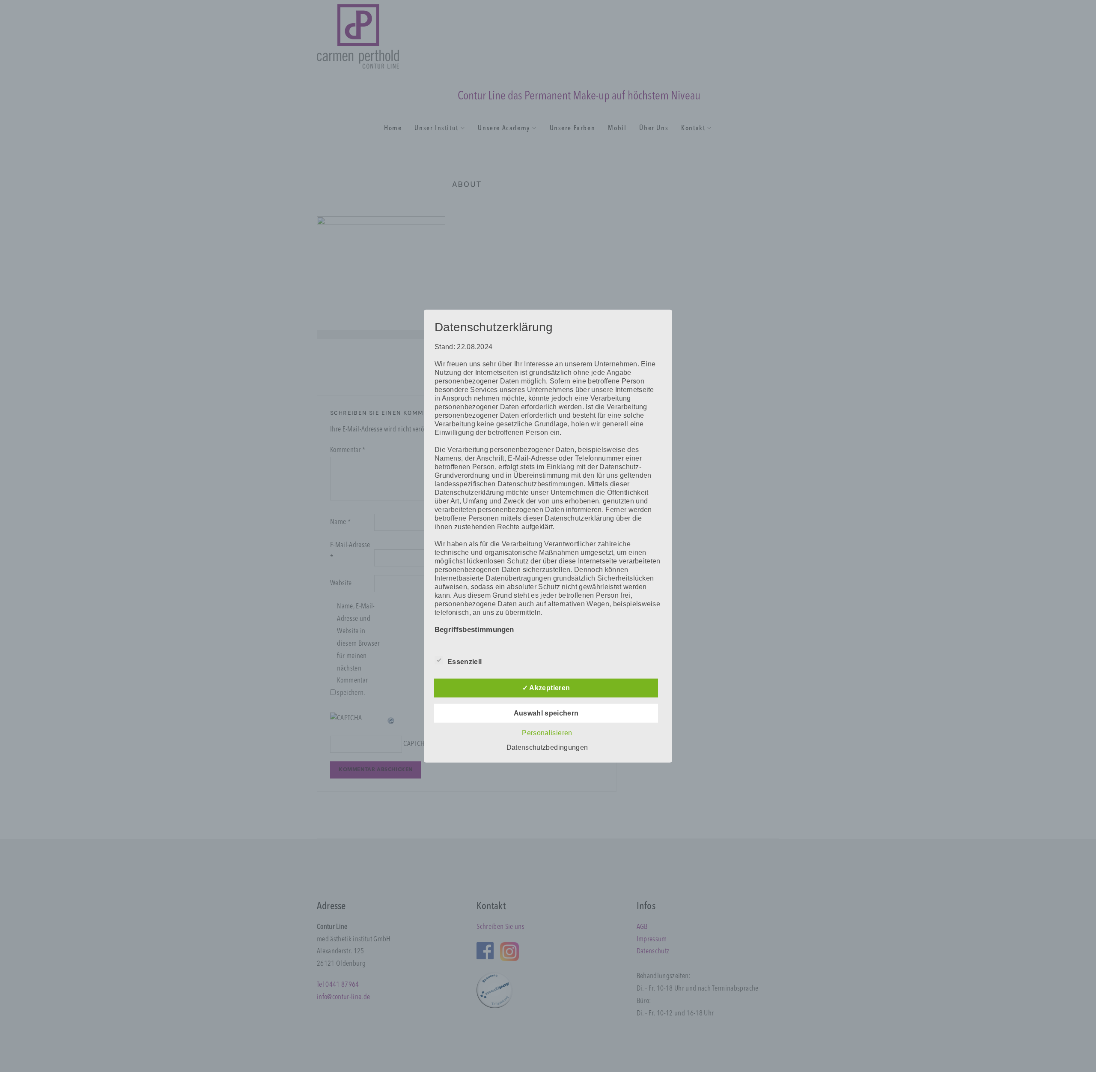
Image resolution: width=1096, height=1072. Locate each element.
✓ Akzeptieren (546, 687)
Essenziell (464, 661)
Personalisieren (547, 732)
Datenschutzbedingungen (547, 747)
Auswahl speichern (546, 712)
